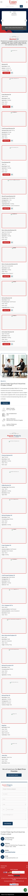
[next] (25, 20)
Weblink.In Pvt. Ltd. (20, 881)
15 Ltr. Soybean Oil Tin (7, 605)
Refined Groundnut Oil (7, 665)
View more (5, 403)
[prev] (2, 20)
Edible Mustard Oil (6, 485)
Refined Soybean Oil (7, 515)
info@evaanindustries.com (11, 858)
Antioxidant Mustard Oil (8, 332)
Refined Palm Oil (6, 695)
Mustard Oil (5, 64)
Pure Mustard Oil (6, 162)
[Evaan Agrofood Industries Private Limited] (13, 2)
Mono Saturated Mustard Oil (14, 27)
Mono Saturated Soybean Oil (9, 635)
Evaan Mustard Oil (6, 94)
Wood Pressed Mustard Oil (8, 196)
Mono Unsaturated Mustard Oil (10, 264)
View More (12, 73)
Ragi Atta (4, 725)
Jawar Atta (4, 755)
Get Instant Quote (13, 775)
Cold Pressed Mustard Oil (8, 128)
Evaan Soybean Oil (6, 545)
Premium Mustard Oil (7, 455)
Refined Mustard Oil (7, 298)
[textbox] (12, 6)
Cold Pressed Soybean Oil (8, 575)
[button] (10, 852)
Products (3, 867)
